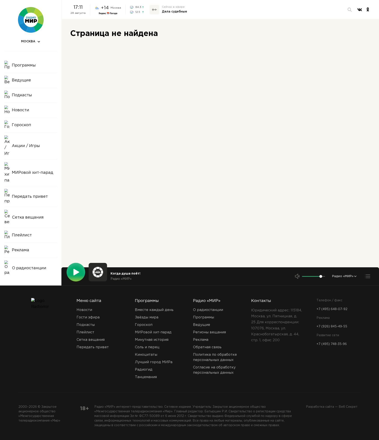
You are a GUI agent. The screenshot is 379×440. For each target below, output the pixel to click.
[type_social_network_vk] (359, 9)
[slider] (320, 276)
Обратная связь (207, 347)
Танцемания (146, 377)
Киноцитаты (146, 354)
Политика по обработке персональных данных (215, 357)
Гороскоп (143, 325)
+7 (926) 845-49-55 (331, 326)
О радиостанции (208, 310)
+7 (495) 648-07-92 (331, 309)
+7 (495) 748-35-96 (331, 344)
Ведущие (201, 325)
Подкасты (86, 325)
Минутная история (151, 339)
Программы (147, 301)
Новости (84, 310)
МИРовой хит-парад (153, 332)
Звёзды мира (146, 317)
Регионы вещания (209, 332)
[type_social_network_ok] (367, 9)
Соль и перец (147, 347)
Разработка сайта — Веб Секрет (332, 407)
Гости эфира (88, 317)
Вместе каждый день (154, 310)
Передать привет (93, 347)
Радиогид (143, 369)
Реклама (200, 339)
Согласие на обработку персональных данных (214, 370)
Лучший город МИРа (153, 362)
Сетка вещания (91, 339)
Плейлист (85, 332)
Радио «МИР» (206, 301)
